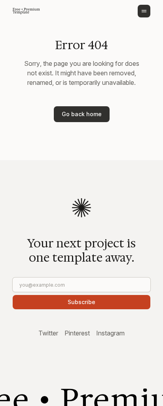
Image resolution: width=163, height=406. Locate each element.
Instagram (110, 333)
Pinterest (77, 333)
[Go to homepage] (26, 11)
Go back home (82, 114)
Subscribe (81, 302)
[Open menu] (144, 11)
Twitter (48, 333)
